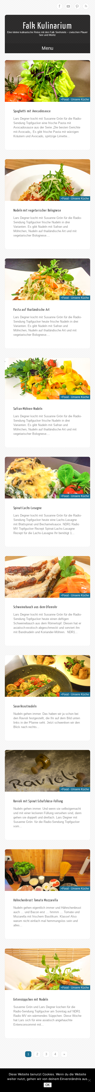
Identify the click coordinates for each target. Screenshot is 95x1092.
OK (47, 1085)
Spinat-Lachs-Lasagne (27, 508)
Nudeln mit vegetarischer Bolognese (37, 210)
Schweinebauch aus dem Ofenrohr (35, 607)
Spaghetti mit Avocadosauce (32, 111)
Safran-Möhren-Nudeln (27, 409)
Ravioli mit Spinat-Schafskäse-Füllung (38, 801)
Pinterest (77, 6)
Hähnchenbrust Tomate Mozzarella (35, 900)
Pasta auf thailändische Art (31, 310)
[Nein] (89, 1080)
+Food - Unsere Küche (75, 99)
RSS (86, 6)
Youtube (68, 6)
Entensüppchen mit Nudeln (30, 1000)
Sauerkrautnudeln (25, 706)
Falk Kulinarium (47, 26)
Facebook (59, 6)
